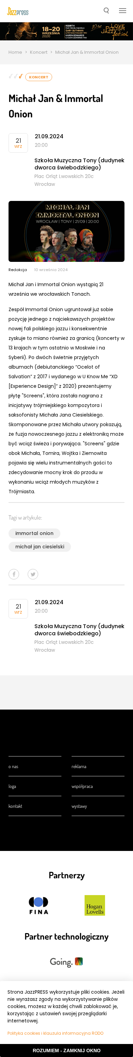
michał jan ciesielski (39, 546)
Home (15, 52)
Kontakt (15, 806)
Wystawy (79, 806)
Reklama (79, 766)
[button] (106, 11)
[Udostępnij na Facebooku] (14, 574)
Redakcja (18, 269)
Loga (12, 786)
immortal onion (34, 533)
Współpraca (82, 786)
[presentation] (18, 11)
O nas (13, 766)
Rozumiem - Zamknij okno (67, 1050)
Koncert (38, 52)
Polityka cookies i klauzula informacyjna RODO (55, 1033)
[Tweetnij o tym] (33, 574)
